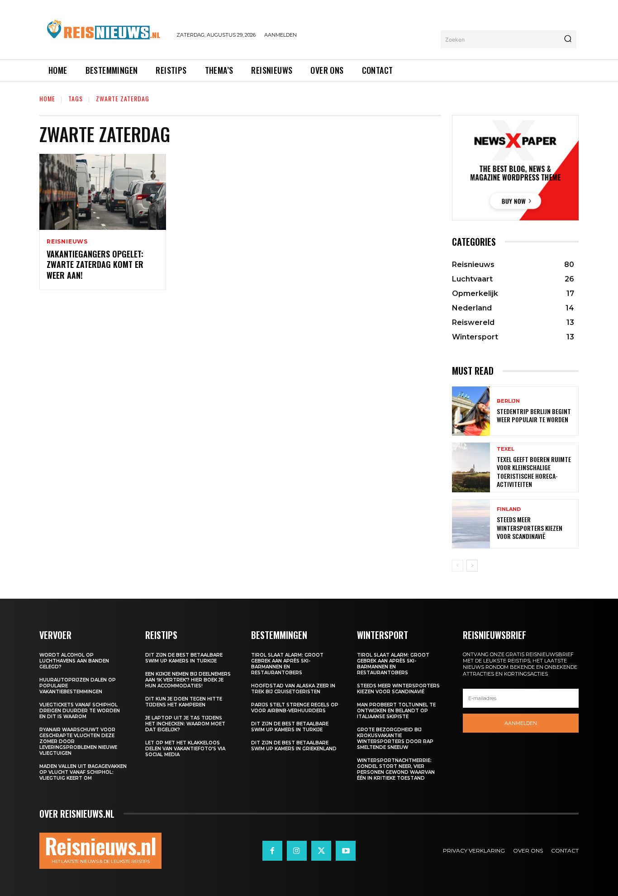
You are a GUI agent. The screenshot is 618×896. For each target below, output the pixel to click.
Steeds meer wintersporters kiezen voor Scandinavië (529, 527)
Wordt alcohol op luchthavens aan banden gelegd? (74, 661)
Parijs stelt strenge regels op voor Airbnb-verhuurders (294, 708)
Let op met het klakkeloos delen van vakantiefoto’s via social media (185, 749)
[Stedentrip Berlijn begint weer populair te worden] (471, 411)
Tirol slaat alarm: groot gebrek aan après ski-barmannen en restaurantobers (287, 664)
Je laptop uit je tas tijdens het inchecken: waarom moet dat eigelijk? (185, 724)
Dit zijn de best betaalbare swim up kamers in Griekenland (294, 746)
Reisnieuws (67, 241)
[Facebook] (272, 851)
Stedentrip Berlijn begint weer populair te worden (534, 415)
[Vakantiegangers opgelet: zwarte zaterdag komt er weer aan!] (102, 192)
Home (47, 98)
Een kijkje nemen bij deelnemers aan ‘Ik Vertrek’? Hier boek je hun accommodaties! (188, 680)
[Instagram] (297, 851)
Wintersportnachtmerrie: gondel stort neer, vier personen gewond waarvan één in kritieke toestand (396, 769)
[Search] (567, 39)
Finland (509, 509)
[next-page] (472, 566)
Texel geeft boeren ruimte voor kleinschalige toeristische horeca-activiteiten (534, 471)
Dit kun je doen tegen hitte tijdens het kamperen (183, 702)
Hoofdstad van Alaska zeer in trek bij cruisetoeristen (293, 689)
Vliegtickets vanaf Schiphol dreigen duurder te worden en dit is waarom (79, 711)
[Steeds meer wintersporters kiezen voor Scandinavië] (471, 523)
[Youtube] (346, 851)
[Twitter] (321, 851)
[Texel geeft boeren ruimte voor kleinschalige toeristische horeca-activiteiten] (471, 467)
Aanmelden (520, 723)
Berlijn (508, 401)
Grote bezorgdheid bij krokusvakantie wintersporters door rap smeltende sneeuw (395, 738)
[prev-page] (457, 566)
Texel (505, 449)
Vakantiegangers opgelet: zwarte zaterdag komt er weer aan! (95, 264)
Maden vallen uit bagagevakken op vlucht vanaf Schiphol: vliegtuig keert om (83, 772)
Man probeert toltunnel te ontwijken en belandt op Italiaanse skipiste (396, 711)
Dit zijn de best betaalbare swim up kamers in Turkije (184, 658)
